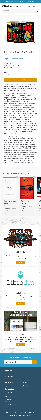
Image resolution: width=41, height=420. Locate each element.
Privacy (7, 402)
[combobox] (20, 11)
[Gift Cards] (20, 238)
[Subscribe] (34, 362)
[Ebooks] (20, 321)
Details (20, 303)
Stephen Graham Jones (13, 58)
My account (9, 376)
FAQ (6, 374)
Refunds (8, 396)
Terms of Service (10, 404)
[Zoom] (34, 43)
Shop (20, 262)
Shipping (8, 399)
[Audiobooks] (20, 280)
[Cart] (33, 6)
